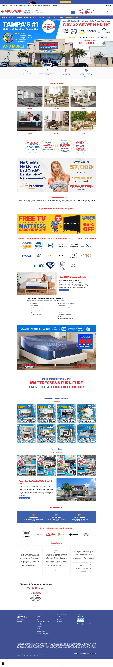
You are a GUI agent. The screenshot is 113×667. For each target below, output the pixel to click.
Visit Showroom (64, 289)
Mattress (26, 17)
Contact (38, 618)
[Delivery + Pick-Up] (27, 72)
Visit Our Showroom (24, 497)
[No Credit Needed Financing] (47, 72)
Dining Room (19, 17)
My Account (59, 616)
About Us (39, 616)
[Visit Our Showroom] (86, 72)
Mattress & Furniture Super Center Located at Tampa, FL (36, 653)
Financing (61, 17)
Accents (49, 17)
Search (38, 615)
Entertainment (33, 17)
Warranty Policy (40, 622)
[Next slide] (110, 42)
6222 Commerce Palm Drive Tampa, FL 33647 (86, 11)
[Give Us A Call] (66, 72)
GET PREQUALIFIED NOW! (65, 2)
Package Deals (4, 5)
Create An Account (13, 5)
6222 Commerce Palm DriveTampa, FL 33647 (23, 617)
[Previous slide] (3, 42)
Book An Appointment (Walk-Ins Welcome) (47, 5)
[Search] (73, 12)
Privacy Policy (40, 623)
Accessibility (39, 625)
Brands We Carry (22, 5)
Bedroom (11, 17)
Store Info (29, 5)
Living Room (4, 17)
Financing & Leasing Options (43, 620)
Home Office (42, 17)
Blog (38, 628)
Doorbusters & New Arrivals (71, 17)
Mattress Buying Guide (41, 630)
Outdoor (55, 17)
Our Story (35, 5)
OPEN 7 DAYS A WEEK (86, 13)
